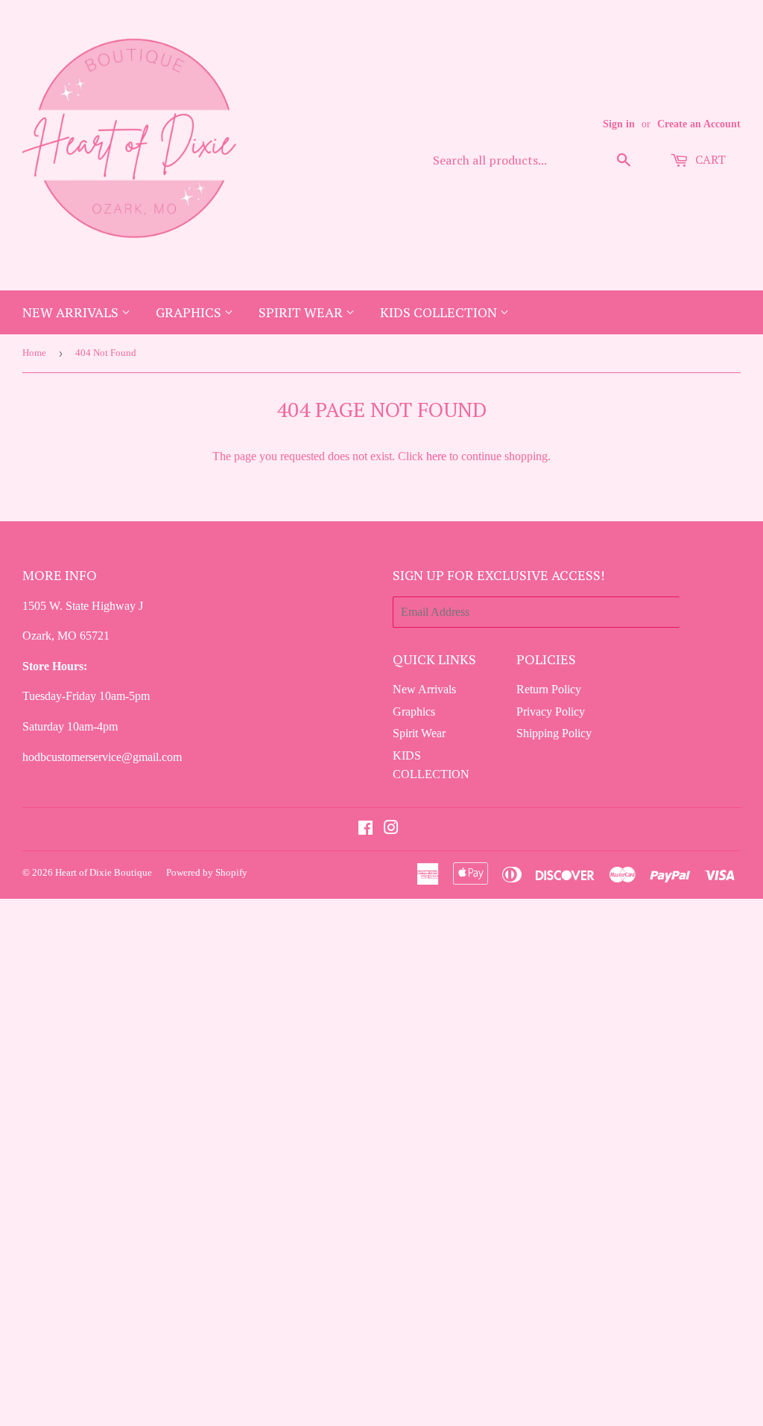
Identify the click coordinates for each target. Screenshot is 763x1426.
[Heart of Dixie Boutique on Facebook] (365, 829)
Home (34, 352)
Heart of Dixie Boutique (103, 872)
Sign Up (710, 612)
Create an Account (699, 124)
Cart (709, 159)
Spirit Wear (302, 312)
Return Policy (548, 689)
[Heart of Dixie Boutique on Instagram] (391, 829)
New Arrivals (71, 312)
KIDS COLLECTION (440, 312)
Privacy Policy (550, 711)
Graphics (190, 312)
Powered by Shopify (206, 872)
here (436, 456)
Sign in (619, 124)
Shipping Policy (554, 733)
